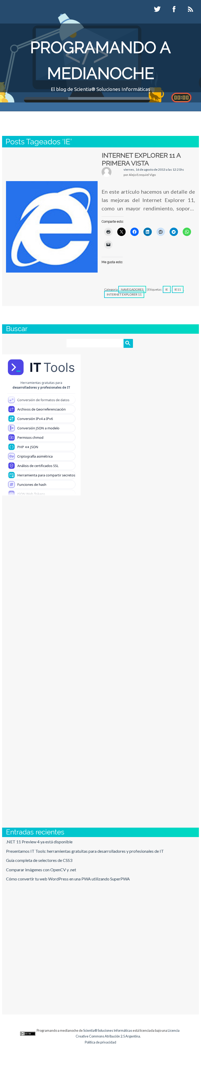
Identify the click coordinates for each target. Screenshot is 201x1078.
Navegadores (132, 289)
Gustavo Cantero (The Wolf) (94, 118)
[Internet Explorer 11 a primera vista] (52, 227)
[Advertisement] (100, 581)
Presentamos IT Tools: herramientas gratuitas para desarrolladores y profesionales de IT (85, 851)
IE (166, 289)
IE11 (178, 289)
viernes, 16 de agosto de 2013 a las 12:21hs (154, 169)
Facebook (175, 9)
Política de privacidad (100, 1042)
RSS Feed (191, 9)
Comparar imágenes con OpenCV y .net (41, 869)
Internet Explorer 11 (124, 294)
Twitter (158, 9)
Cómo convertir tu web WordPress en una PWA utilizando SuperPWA (68, 878)
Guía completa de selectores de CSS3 (39, 860)
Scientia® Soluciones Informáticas (107, 1030)
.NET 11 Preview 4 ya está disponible (39, 841)
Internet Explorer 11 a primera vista (141, 159)
